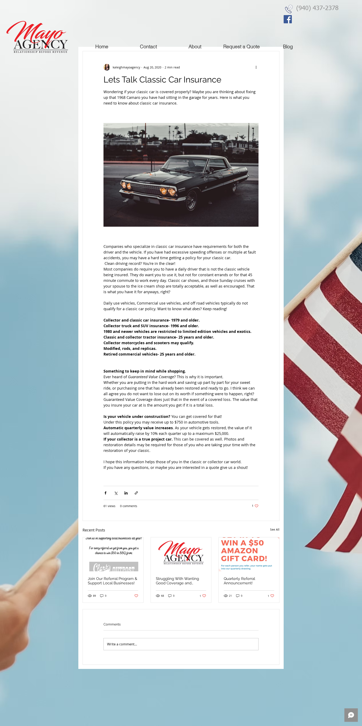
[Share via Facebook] (105, 493)
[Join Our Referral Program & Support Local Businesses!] (113, 554)
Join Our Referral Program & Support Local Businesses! (112, 580)
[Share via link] (136, 493)
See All (274, 529)
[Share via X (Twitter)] (116, 493)
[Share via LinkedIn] (126, 493)
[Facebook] (288, 19)
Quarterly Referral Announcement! (239, 580)
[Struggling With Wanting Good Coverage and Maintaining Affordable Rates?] (181, 554)
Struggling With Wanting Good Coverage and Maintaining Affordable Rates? (177, 580)
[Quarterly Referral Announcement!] (249, 554)
